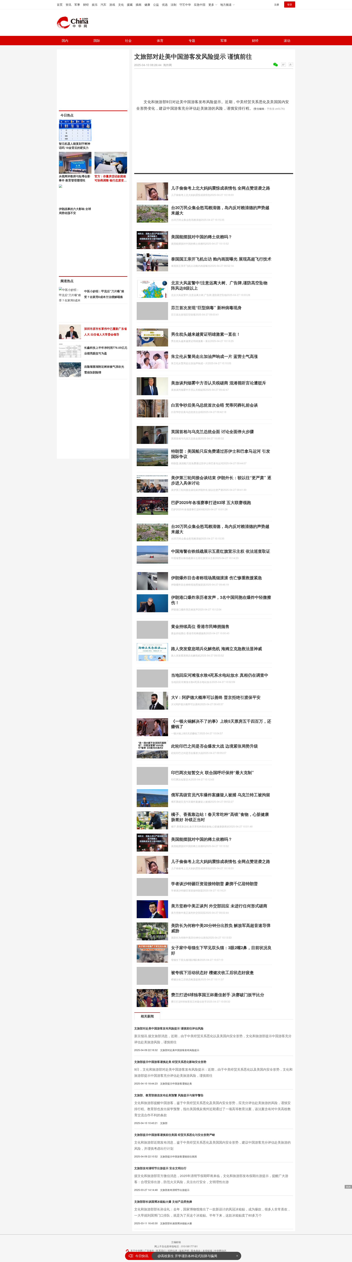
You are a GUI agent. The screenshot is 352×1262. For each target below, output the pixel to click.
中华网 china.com (74, 22)
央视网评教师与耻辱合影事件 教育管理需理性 (74, 178)
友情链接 (207, 1250)
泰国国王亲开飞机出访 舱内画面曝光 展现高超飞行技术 (221, 259)
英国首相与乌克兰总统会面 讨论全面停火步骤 (212, 431)
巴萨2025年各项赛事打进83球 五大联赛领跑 (211, 502)
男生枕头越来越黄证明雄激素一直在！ (205, 334)
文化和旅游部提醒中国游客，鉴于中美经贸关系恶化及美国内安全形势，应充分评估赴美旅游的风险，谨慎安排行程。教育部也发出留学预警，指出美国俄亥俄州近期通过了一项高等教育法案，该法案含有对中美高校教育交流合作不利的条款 (212, 1108)
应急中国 (199, 4)
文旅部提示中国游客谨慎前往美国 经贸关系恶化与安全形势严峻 (174, 1135)
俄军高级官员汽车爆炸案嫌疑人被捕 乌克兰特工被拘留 (220, 795)
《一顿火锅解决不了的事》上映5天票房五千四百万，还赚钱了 (221, 723)
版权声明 (184, 1250)
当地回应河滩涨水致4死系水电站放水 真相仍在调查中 (219, 675)
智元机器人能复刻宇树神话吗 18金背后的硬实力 (74, 145)
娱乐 (95, 4)
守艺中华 (185, 4)
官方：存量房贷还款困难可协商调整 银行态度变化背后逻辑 (111, 180)
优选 (165, 4)
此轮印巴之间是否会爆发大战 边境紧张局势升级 (214, 746)
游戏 (112, 4)
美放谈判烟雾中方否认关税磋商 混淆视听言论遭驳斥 (218, 383)
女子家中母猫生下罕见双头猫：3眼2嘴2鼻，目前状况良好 (221, 950)
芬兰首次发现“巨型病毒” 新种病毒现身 (206, 307)
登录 (289, 4)
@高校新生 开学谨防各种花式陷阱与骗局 (187, 1254)
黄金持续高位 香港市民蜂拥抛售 (200, 626)
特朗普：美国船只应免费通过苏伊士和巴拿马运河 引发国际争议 (220, 453)
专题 (192, 40)
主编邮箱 (176, 1242)
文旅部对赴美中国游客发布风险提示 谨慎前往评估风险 (169, 1028)
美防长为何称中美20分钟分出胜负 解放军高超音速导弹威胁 (221, 927)
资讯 (68, 4)
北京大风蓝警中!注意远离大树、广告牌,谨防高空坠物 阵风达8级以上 (219, 285)
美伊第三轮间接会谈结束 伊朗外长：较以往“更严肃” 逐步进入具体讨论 (221, 480)
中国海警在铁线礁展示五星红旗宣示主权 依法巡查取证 (220, 551)
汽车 (103, 4)
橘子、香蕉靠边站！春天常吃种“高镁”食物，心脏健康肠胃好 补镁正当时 (220, 816)
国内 (65, 40)
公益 (156, 4)
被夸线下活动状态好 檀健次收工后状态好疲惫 (212, 972)
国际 (97, 40)
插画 (138, 4)
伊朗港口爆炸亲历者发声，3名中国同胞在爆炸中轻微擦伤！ (221, 599)
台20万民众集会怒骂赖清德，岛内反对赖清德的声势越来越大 (220, 210)
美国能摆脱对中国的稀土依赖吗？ (201, 236)
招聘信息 (172, 1250)
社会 (128, 40)
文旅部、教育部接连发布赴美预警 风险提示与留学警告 (169, 1095)
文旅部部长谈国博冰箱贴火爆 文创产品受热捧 (163, 1201)
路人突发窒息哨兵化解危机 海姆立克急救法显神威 (216, 648)
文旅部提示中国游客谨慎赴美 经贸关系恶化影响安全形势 (170, 1062)
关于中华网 (136, 1250)
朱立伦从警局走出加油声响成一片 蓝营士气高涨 (214, 356)
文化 (121, 4)
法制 (173, 4)
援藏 (130, 4)
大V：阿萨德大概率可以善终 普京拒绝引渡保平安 (216, 697)
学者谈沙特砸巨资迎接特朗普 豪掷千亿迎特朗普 (214, 883)
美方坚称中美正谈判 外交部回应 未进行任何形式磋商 (219, 906)
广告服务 (149, 1250)
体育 (160, 40)
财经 (86, 4)
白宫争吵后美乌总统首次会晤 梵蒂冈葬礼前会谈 (214, 405)
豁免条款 (196, 1250)
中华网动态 (220, 1250)
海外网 (167, 65)
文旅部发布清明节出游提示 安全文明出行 (160, 1168)
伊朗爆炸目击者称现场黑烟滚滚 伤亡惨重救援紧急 (216, 577)
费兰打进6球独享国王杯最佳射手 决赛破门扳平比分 (217, 994)
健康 (147, 4)
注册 (276, 4)
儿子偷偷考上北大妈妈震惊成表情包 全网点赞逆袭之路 (220, 188)
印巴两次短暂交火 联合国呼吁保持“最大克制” (212, 772)
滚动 (287, 40)
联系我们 (161, 1250)
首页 (60, 4)
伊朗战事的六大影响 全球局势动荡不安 (75, 211)
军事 (77, 4)
